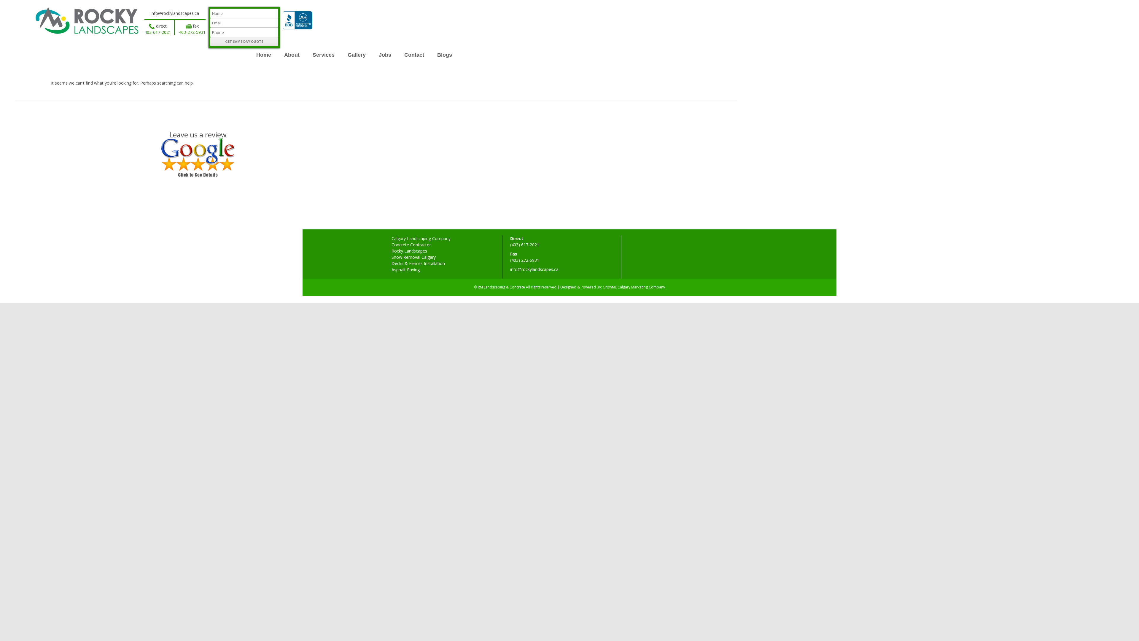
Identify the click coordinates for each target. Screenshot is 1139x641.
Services (324, 55)
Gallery (357, 55)
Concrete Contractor (411, 244)
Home (263, 55)
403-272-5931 (192, 32)
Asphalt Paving (406, 269)
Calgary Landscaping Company (421, 238)
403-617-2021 (157, 32)
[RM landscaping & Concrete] (87, 32)
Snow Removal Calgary (414, 257)
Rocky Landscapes (409, 251)
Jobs (385, 55)
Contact (414, 55)
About (292, 55)
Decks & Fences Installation (418, 263)
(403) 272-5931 (524, 260)
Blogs (444, 55)
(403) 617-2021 (524, 244)
